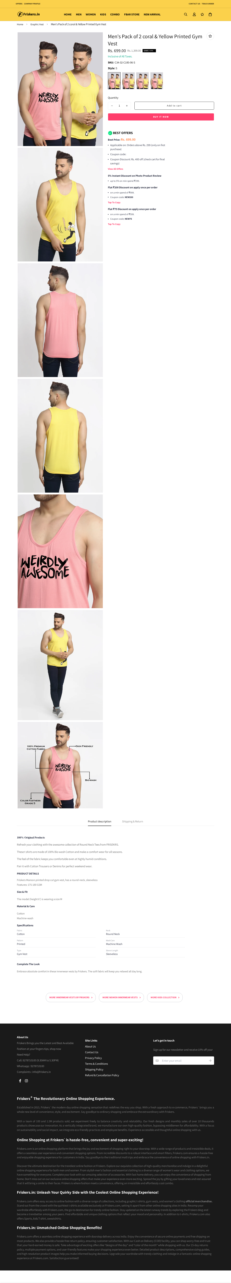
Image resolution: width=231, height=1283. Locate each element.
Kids (103, 14)
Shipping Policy (94, 1069)
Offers (19, 3)
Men (79, 14)
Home (68, 14)
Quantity (113, 97)
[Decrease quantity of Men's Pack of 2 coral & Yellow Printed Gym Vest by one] (112, 106)
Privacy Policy (93, 1058)
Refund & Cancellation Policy (102, 1075)
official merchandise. (199, 1201)
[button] (209, 14)
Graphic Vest (37, 24)
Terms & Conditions (96, 1064)
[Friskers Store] (29, 14)
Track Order (207, 3)
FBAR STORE (132, 14)
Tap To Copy (114, 202)
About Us (90, 1046)
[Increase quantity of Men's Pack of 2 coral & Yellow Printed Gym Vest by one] (127, 106)
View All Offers (115, 168)
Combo (115, 14)
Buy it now (161, 116)
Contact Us (194, 3)
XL (156, 80)
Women (91, 14)
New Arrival (152, 14)
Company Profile (32, 3)
